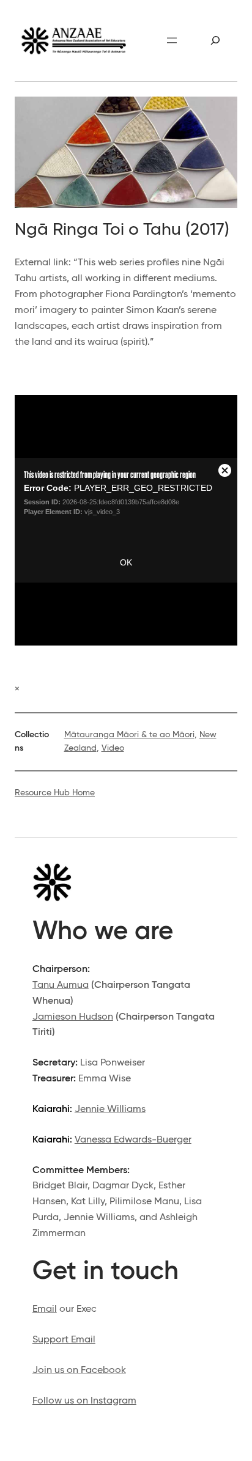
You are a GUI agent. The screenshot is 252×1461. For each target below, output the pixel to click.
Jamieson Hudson (72, 1017)
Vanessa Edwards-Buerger (133, 1140)
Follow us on (61, 1401)
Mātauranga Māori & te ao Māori (129, 734)
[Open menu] (172, 40)
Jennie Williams (110, 1109)
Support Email (63, 1339)
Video (113, 748)
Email (44, 1309)
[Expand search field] (215, 40)
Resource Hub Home (55, 793)
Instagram (113, 1401)
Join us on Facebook (79, 1370)
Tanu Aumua (60, 985)
